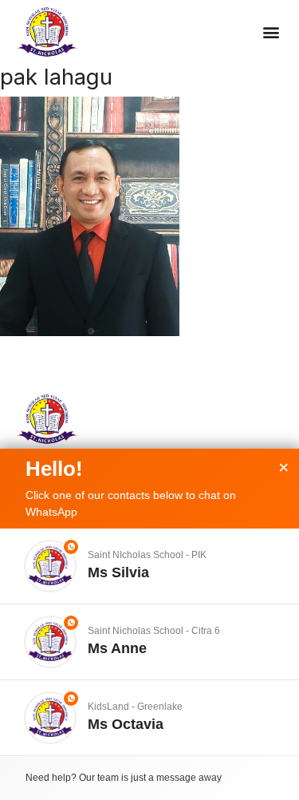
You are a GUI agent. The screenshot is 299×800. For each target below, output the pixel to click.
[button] (271, 32)
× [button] (283, 467)
